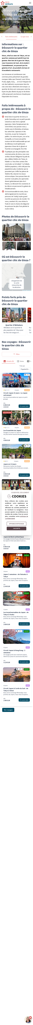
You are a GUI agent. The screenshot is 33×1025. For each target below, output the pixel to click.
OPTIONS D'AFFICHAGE (16, 524)
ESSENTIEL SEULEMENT (20, 492)
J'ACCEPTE (16, 528)
